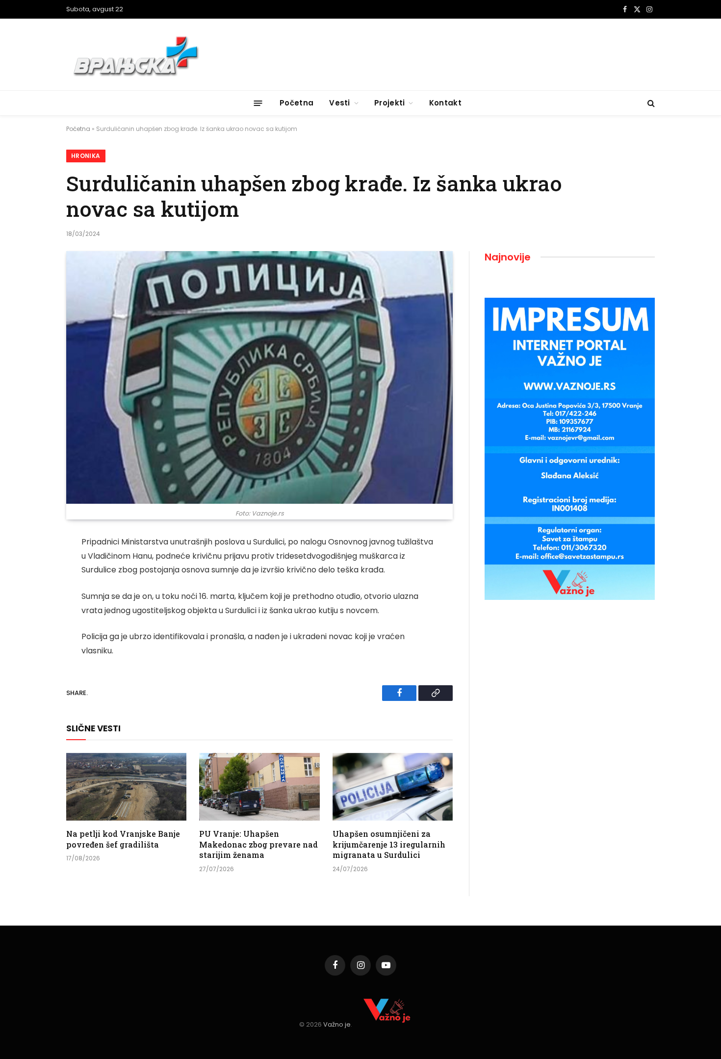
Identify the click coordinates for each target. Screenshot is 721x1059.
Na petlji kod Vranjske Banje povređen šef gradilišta (123, 839)
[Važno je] (137, 54)
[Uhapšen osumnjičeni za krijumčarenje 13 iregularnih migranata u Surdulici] (393, 787)
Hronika (86, 156)
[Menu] (258, 103)
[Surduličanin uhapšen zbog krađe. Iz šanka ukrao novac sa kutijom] (259, 377)
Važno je (337, 1024)
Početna (296, 103)
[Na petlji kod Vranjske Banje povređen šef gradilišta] (126, 787)
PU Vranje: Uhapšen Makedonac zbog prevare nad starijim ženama (258, 844)
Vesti (339, 103)
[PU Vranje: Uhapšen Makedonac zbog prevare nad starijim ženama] (259, 787)
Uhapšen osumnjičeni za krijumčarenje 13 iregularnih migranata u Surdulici (389, 844)
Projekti (389, 103)
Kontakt (445, 103)
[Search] (650, 103)
